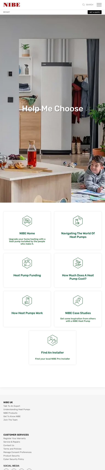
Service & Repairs (11, 442)
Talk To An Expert (11, 406)
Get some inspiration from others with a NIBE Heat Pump (78, 319)
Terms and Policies (12, 449)
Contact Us (8, 445)
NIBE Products (10, 413)
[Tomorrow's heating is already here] (11, 5)
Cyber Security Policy (13, 459)
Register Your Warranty (14, 438)
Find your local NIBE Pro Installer (52, 359)
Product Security (11, 456)
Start (7, 12)
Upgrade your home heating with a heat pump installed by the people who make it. (27, 241)
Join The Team (10, 420)
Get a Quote (95, 12)
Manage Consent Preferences (17, 452)
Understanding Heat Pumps (16, 409)
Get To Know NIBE (12, 416)
